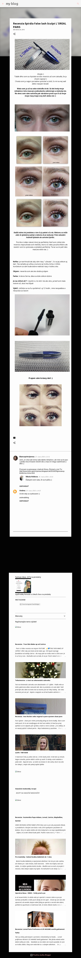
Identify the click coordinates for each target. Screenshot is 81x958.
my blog (12, 3)
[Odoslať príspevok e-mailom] (14, 438)
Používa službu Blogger (42, 955)
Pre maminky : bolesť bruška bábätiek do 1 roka (33, 857)
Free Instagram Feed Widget (30, 604)
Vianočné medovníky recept (25, 789)
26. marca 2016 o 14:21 (46, 477)
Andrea (22, 490)
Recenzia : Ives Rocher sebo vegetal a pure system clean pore (38, 716)
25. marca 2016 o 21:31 (42, 457)
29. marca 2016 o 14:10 (33, 490)
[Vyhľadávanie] (21, 3)
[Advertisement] (40, 554)
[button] (14, 34)
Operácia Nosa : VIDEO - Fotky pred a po (30, 893)
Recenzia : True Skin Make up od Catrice (30, 644)
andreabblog (24, 497)
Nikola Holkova (32, 477)
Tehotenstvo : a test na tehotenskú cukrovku (32, 680)
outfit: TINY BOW (21, 753)
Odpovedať (24, 486)
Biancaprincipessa (26, 457)
